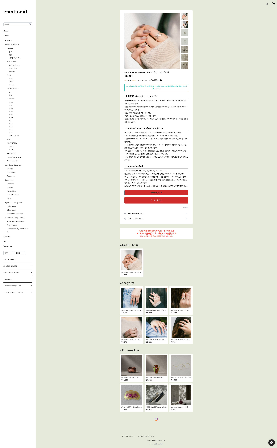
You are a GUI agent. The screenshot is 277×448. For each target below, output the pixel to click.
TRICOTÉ (11, 154)
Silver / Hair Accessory (16, 221)
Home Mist (13, 68)
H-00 (11, 102)
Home (6, 31)
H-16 (10, 133)
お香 (10, 55)
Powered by (154, 444)
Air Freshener (14, 65)
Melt (9, 75)
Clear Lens (11, 210)
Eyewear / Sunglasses (14, 203)
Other (9, 199)
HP (4, 241)
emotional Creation (13, 165)
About (6, 36)
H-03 (11, 109)
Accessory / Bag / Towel (15, 218)
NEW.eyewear (12, 88)
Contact (7, 237)
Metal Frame (14, 136)
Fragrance (11, 172)
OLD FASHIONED (14, 157)
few (10, 92)
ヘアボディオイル (14, 58)
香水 (10, 52)
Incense (12, 71)
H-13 (10, 124)
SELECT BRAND (12, 45)
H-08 (11, 115)
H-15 (10, 130)
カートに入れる (156, 200)
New (10, 95)
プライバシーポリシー (128, 436)
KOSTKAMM (12, 143)
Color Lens (11, 206)
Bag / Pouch (12, 225)
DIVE (11, 79)
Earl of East (12, 62)
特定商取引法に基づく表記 (146, 436)
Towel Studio (12, 161)
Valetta (11, 150)
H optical (11, 99)
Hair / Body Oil (13, 195)
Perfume (10, 184)
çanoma (10, 48)
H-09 (11, 118)
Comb (11, 147)
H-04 (11, 112)
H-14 (10, 127)
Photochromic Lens (15, 214)
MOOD (11, 82)
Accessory (11, 176)
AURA (9, 139)
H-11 (10, 121)
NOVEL (12, 85)
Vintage (10, 169)
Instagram (7, 246)
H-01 (11, 106)
